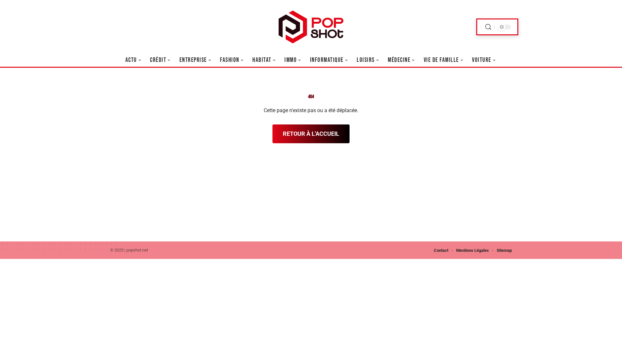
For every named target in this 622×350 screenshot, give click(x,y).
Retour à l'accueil (311, 133)
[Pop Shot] (311, 26)
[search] (488, 27)
